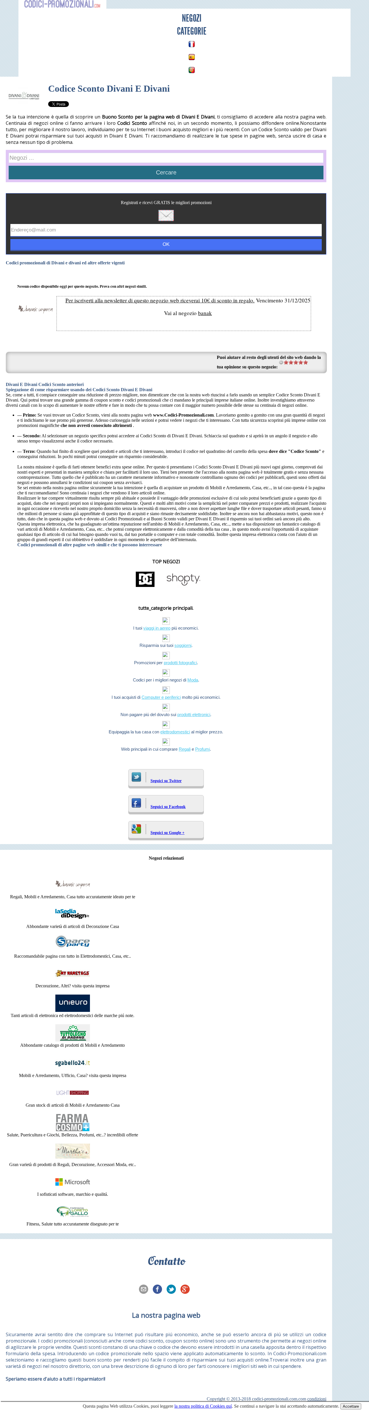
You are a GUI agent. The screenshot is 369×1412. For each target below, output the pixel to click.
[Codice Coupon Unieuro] (72, 1010)
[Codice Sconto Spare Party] (72, 950)
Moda (192, 679)
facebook (159, 1290)
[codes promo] (191, 44)
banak (205, 313)
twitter (173, 1290)
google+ (186, 1290)
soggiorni (182, 645)
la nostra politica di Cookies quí (203, 1406)
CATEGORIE (191, 31)
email (145, 1290)
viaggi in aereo (156, 628)
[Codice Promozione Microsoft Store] (72, 1189)
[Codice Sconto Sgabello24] (72, 1070)
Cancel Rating (281, 362)
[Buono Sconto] (72, 1218)
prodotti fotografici (180, 662)
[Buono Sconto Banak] (72, 891)
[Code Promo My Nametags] (72, 980)
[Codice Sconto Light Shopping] (72, 1099)
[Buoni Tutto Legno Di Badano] (72, 1040)
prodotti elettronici (193, 714)
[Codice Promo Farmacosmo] (72, 1129)
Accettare (351, 1406)
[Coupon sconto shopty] (183, 586)
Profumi (202, 749)
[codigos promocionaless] (191, 57)
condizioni (316, 1398)
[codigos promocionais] (191, 70)
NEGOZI (192, 18)
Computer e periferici (161, 697)
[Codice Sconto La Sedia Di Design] (72, 921)
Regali (185, 749)
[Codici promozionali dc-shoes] (145, 586)
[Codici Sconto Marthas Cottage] (72, 1159)
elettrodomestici (175, 731)
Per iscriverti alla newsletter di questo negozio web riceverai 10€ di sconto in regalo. (160, 300)
